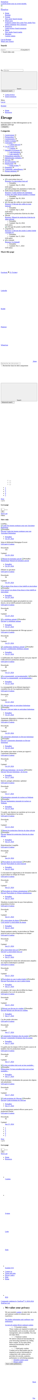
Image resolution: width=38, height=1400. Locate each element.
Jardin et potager (10, 141)
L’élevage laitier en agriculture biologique (20, 709)
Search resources (20, 28)
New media (28, 23)
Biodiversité (9, 163)
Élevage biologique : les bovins (17, 772)
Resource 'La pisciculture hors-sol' (16, 181)
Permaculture (9, 137)
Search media (17, 32)
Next (2, 499)
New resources (22, 24)
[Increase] (5, 509)
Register (8, 15)
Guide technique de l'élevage (16, 1100)
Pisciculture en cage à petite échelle (18, 981)
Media (7, 30)
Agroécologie (10, 135)
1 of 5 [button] (3, 501)
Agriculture (9, 143)
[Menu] (2, 8)
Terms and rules (10, 1273)
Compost (12, 148)
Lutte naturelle (14, 154)
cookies (18, 1312)
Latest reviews (10, 28)
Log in (3, 102)
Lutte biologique (15, 152)
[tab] (10, 482)
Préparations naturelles (12, 156)
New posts (8, 19)
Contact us (8, 1271)
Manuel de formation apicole (19, 561)
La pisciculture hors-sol (14, 952)
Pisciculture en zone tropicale (16, 864)
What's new (9, 21)
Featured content (10, 23)
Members (8, 34)
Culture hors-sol (14, 144)
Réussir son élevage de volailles (17, 1010)
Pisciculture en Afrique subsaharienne (19, 893)
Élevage (8, 160)
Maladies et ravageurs (12, 150)
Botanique (8, 167)
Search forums (17, 19)
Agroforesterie (10, 139)
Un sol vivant (9, 146)
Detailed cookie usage (21, 1360)
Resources (8, 26)
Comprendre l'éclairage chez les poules (20, 1038)
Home (7, 13)
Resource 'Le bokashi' (12, 242)
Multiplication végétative (13, 158)
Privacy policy (10, 1275)
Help (6, 1277)
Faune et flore (14, 165)
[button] (17, 68)
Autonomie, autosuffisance (14, 169)
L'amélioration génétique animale (18, 649)
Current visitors (10, 36)
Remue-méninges (11, 171)
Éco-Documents (10, 162)
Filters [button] (3, 515)
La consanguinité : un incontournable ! (19, 678)
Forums (7, 17)
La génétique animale (14, 621)
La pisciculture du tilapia (18, 922)
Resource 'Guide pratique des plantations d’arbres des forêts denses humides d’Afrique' (20, 193)
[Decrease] (7, 509)
